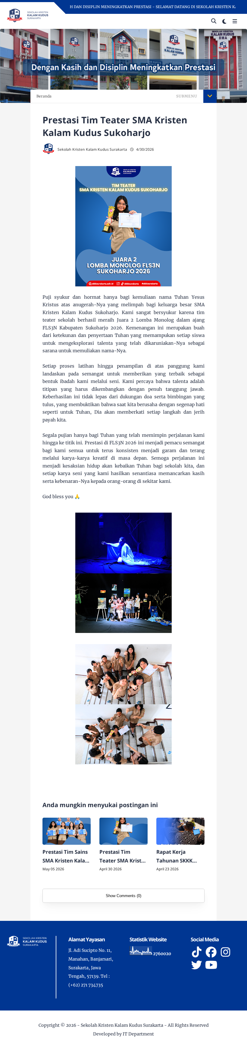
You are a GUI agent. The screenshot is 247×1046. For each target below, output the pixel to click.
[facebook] (211, 952)
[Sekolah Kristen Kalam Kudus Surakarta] (27, 15)
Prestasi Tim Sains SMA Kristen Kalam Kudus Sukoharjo (66, 856)
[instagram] (226, 952)
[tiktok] (197, 952)
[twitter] (197, 965)
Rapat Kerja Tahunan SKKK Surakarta (174, 856)
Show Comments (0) (123, 895)
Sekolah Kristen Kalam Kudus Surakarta (122, 1025)
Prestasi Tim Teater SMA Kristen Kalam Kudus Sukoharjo (123, 856)
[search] (213, 21)
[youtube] (211, 965)
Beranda (44, 96)
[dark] (224, 21)
